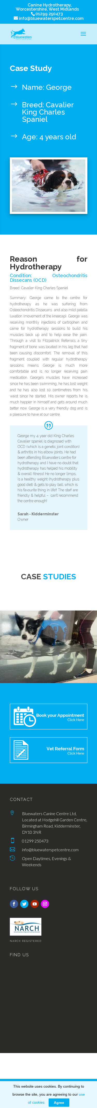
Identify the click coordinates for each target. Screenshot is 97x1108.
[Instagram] (45, 904)
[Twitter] (24, 904)
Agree (59, 1103)
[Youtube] (35, 904)
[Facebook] (14, 904)
